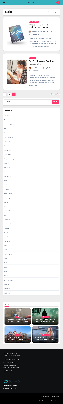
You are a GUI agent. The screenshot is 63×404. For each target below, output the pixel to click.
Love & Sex (7, 224)
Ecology (6, 163)
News (6, 245)
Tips (5, 267)
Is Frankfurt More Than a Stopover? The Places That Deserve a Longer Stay (17, 339)
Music (6, 237)
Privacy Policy (56, 396)
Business (7, 133)
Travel (6, 276)
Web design (7, 289)
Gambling (7, 198)
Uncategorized (9, 280)
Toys (5, 271)
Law (5, 215)
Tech (5, 263)
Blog (5, 128)
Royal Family (8, 254)
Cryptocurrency (9, 159)
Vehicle (6, 284)
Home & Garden (9, 211)
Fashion (6, 185)
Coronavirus (8, 154)
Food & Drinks (8, 193)
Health (6, 206)
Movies (6, 232)
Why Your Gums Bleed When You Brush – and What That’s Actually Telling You (17, 321)
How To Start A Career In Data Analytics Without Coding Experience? (45, 339)
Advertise (51, 401)
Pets (5, 250)
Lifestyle (7, 219)
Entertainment (34, 21)
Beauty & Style (9, 124)
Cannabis (7, 141)
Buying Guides (8, 137)
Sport (6, 258)
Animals (6, 115)
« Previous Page (55, 94)
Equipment (7, 176)
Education (32, 58)
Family (6, 180)
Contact (57, 401)
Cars (5, 146)
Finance (6, 189)
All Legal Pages (45, 396)
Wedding (7, 293)
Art (5, 120)
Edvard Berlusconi (37, 68)
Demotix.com (10, 385)
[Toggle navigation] (4, 3)
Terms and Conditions (39, 401)
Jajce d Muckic (36, 31)
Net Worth (7, 241)
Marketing (7, 228)
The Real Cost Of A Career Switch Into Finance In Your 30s (45, 321)
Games (6, 202)
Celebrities (7, 150)
